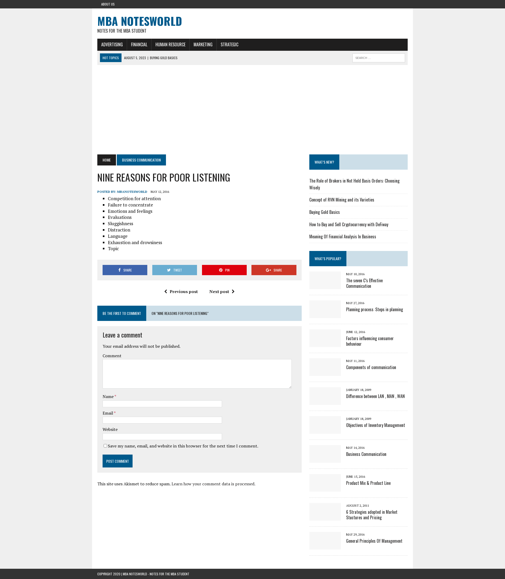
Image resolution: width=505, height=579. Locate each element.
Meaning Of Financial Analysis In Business (342, 236)
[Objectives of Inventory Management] (325, 430)
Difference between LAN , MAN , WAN (375, 396)
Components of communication (371, 367)
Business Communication (366, 454)
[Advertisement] (252, 110)
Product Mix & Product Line (368, 483)
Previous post (184, 291)
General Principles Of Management (374, 541)
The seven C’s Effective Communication (364, 283)
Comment (112, 356)
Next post (219, 291)
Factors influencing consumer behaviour (370, 341)
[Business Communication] (325, 459)
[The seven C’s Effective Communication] (325, 285)
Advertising (112, 44)
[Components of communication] (325, 372)
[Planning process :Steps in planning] (325, 314)
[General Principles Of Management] (325, 546)
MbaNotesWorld (132, 192)
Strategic (229, 44)
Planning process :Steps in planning (374, 309)
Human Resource (170, 44)
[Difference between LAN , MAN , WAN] (325, 401)
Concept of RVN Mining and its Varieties (341, 200)
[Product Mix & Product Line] (325, 488)
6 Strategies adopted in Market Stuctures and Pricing (371, 515)
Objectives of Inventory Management (375, 425)
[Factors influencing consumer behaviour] (325, 343)
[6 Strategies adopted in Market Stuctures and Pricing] (325, 517)
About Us (108, 4)
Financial (139, 44)
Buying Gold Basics (324, 212)
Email (108, 413)
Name (108, 396)
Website (110, 429)
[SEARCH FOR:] (378, 57)
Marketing (203, 44)
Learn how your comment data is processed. (213, 484)
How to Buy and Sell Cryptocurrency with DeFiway (348, 224)
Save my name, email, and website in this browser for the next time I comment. (183, 446)
